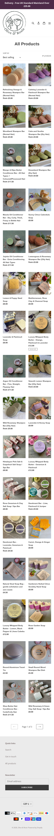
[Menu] (49, 23)
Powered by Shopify (35, 827)
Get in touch (10, 756)
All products (10, 763)
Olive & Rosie (23, 827)
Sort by (6, 53)
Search (8, 749)
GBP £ (26, 803)
